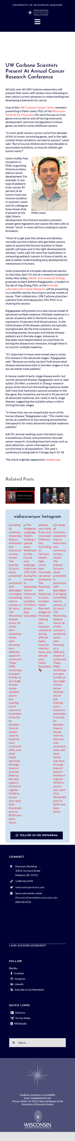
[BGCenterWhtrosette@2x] (37, 1063)
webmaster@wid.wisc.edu (30, 887)
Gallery (25, 495)
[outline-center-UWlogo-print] (37, 1111)
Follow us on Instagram (39, 835)
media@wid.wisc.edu (41, 1097)
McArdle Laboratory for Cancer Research (31, 287)
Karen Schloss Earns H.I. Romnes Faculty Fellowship (15, 495)
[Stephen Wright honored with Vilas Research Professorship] (55, 495)
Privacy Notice (19, 1101)
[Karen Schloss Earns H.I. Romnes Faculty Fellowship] (20, 495)
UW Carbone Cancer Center (37, 107)
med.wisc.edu (52, 459)
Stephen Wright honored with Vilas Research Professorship (50, 495)
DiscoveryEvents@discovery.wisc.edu (36, 897)
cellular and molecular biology (46, 278)
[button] (8, 495)
